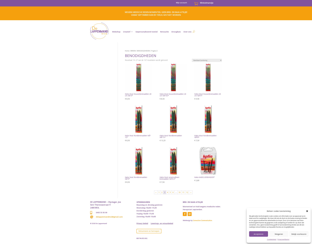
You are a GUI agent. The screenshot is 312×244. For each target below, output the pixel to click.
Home (127, 51)
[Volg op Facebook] (185, 214)
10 (179, 192)
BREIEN (133, 51)
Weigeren (279, 234)
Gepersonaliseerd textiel (147, 31)
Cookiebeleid (271, 239)
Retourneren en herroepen (148, 231)
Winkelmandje (206, 2)
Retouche (164, 31)
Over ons (187, 31)
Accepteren (258, 234)
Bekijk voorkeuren (298, 234)
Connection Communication (202, 220)
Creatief (126, 31)
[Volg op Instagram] (190, 214)
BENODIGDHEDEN (143, 51)
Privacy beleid (142, 224)
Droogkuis (176, 31)
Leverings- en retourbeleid (162, 224)
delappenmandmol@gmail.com (109, 217)
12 (187, 192)
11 (183, 192)
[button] (307, 211)
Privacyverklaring (283, 239)
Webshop (116, 31)
